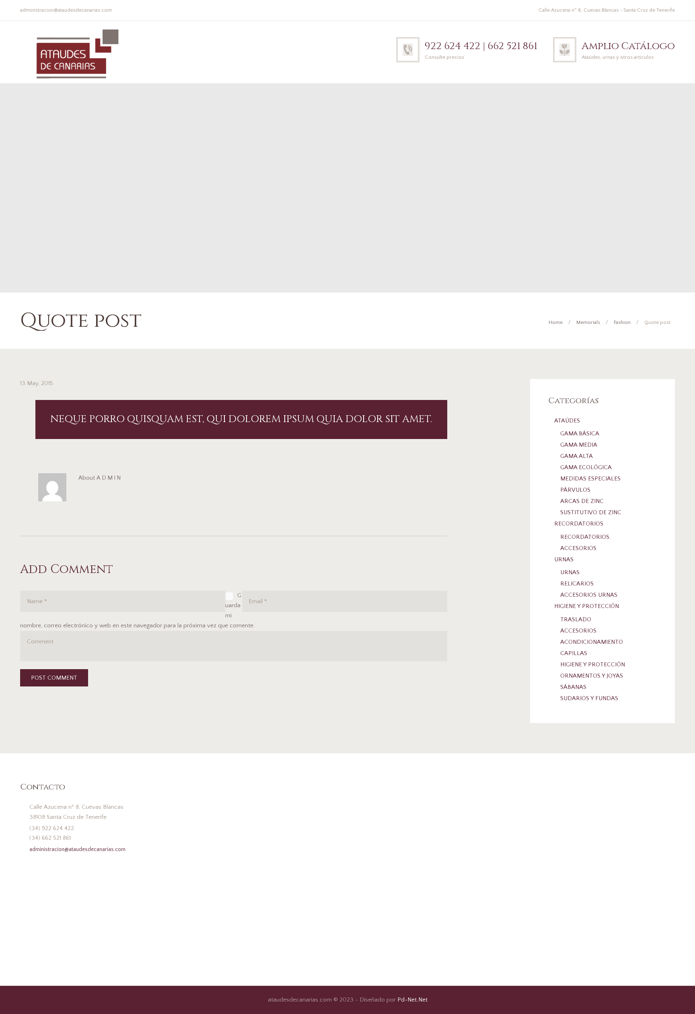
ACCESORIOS (578, 548)
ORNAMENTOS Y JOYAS (591, 675)
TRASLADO (575, 619)
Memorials (588, 322)
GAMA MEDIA (578, 444)
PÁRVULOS (575, 489)
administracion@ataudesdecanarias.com (66, 10)
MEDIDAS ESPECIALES (590, 478)
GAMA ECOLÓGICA (586, 467)
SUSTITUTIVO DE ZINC (590, 512)
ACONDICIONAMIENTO (591, 642)
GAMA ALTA (576, 456)
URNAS (564, 559)
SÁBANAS (573, 687)
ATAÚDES (567, 420)
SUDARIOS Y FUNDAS (589, 698)
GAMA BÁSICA (579, 433)
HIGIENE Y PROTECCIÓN (586, 606)
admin (109, 477)
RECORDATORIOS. (585, 537)
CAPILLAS (573, 653)
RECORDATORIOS (578, 523)
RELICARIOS (577, 583)
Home (556, 322)
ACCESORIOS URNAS (588, 595)
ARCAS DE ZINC (582, 501)
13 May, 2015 (36, 383)
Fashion (622, 322)
